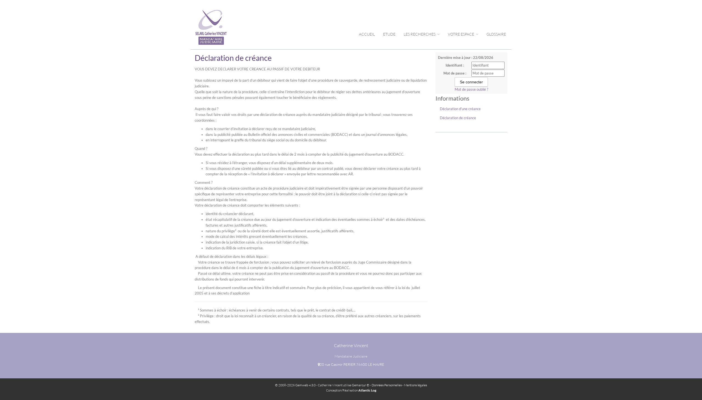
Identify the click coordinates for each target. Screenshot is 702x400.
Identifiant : (455, 65)
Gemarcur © (360, 385)
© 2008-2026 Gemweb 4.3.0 (295, 385)
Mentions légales (415, 385)
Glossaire (496, 34)
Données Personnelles (387, 385)
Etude (389, 34)
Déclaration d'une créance (460, 109)
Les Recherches (420, 34)
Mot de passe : (454, 73)
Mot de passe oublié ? (471, 89)
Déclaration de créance (458, 118)
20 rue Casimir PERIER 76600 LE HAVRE (352, 364)
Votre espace (461, 34)
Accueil (367, 34)
